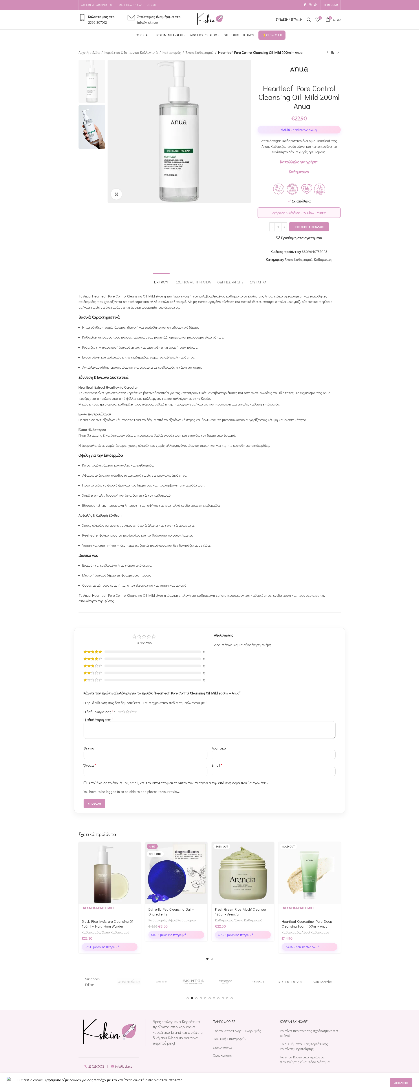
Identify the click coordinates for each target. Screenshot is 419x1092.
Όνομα (90, 765)
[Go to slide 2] (212, 959)
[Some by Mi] (161, 982)
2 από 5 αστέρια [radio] (124, 712)
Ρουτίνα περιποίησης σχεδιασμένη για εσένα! (309, 1033)
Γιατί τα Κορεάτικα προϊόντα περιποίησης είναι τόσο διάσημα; (305, 1059)
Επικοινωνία (222, 1047)
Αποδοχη (401, 1083)
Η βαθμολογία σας (98, 712)
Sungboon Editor (92, 982)
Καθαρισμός (172, 52)
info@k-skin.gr (124, 1066)
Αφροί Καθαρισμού (182, 920)
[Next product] (338, 52)
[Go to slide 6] (210, 998)
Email (217, 765)
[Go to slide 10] (227, 998)
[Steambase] (129, 982)
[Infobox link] (96, 19)
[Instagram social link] (310, 5)
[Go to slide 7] (214, 998)
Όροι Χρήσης (222, 1055)
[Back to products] (332, 52)
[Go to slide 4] (201, 998)
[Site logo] (209, 19)
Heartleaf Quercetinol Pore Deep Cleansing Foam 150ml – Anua (307, 923)
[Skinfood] (226, 982)
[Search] (308, 19)
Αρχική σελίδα (89, 52)
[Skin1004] (290, 982)
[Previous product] (327, 52)
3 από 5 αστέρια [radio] (127, 712)
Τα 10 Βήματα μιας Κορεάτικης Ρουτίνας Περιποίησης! (304, 1046)
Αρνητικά (219, 748)
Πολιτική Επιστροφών (229, 1038)
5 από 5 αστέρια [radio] (135, 712)
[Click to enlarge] (116, 194)
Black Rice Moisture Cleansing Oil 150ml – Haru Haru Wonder (108, 923)
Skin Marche (322, 981)
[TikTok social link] (315, 5)
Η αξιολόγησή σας (98, 719)
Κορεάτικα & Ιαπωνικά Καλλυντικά (131, 52)
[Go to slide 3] (196, 998)
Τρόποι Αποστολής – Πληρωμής (237, 1030)
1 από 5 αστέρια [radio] (120, 712)
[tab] (161, 280)
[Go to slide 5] (205, 998)
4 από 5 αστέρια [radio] (131, 712)
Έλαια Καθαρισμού (199, 52)
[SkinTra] (193, 982)
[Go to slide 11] (232, 998)
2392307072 (96, 1066)
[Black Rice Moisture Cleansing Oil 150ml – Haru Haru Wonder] (110, 873)
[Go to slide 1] (207, 959)
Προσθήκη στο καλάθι (309, 227)
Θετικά (89, 748)
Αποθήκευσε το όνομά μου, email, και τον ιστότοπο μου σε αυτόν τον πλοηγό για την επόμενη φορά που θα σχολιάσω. (178, 782)
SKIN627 (258, 981)
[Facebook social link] (304, 5)
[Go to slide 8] (218, 998)
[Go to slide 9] (223, 998)
